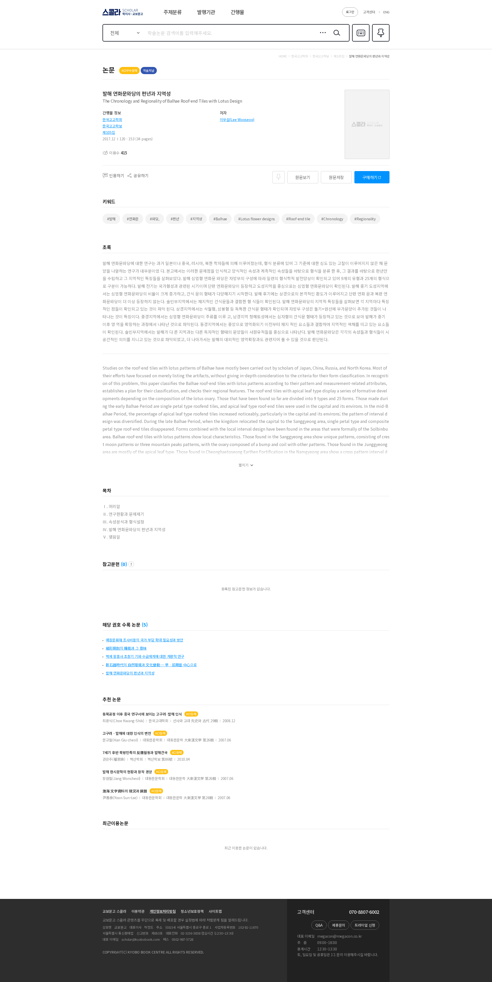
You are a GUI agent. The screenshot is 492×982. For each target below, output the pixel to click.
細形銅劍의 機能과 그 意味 (126, 648)
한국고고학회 (112, 119)
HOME (283, 56)
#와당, (154, 218)
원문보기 (302, 177)
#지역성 (196, 218)
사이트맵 (215, 911)
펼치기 (244, 465)
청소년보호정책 (192, 911)
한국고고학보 (112, 125)
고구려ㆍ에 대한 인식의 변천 (126, 733)
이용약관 (138, 911)
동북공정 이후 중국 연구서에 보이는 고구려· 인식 (142, 714)
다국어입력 (361, 41)
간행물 (237, 12)
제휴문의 (338, 925)
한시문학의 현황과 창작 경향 (127, 771)
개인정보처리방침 (163, 911)
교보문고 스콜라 (114, 911)
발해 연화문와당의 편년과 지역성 (130, 673)
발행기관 (206, 12)
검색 (335, 36)
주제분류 (172, 12)
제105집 (108, 132)
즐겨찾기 (380, 41)
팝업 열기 (131, 564)
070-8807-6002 (364, 912)
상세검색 (321, 36)
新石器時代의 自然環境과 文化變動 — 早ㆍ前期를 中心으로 (151, 664)
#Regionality (365, 218)
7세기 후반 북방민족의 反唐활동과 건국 (135, 752)
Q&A (319, 925)
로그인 (350, 11)
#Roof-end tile (298, 218)
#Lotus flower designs (256, 218)
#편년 (175, 218)
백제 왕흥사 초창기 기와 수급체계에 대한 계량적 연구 (145, 656)
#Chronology (332, 218)
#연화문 (133, 218)
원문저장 (336, 177)
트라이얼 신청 (365, 925)
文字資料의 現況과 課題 (124, 791)
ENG (386, 11)
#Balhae (220, 218)
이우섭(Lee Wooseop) (237, 119)
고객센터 (369, 11)
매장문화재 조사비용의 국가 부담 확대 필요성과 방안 (144, 639)
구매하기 (369, 177)
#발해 (111, 218)
